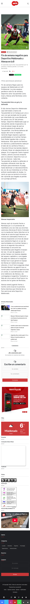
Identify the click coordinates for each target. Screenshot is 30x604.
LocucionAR (18, 587)
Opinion (18, 589)
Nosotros (3, 553)
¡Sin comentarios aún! (15, 353)
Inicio (5, 589)
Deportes (4, 52)
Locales (3, 545)
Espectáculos (5, 548)
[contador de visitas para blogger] (9, 481)
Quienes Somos (11, 589)
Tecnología (22, 545)
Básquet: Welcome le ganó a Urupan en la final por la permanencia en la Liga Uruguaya (19, 318)
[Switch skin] (28, 4)
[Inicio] (15, 3)
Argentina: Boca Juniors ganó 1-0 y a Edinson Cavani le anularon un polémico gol (19, 337)
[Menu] (2, 4)
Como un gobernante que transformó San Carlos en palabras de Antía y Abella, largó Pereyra (20, 308)
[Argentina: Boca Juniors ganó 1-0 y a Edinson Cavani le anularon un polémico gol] (5, 336)
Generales (10, 545)
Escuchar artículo (12, 52)
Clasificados (23, 589)
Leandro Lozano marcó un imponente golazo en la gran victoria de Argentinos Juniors (19, 327)
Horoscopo (14, 507)
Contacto (3, 559)
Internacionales (13, 548)
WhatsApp (18, 74)
